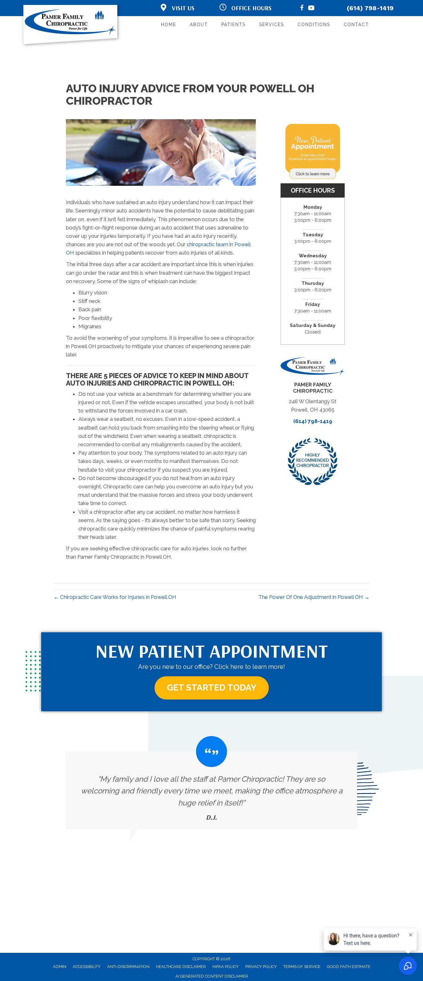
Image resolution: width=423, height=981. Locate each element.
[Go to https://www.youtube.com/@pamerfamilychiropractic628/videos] (311, 9)
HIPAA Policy (225, 966)
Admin (59, 966)
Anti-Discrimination (128, 966)
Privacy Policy (261, 966)
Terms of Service (302, 966)
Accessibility (87, 966)
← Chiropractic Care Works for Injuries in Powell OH (115, 597)
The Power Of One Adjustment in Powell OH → (313, 597)
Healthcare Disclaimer (181, 966)
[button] (212, 688)
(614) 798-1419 (370, 8)
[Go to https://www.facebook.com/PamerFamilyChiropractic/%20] (302, 9)
